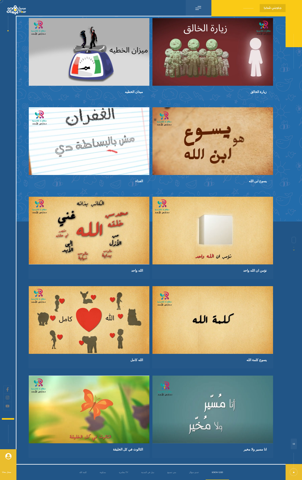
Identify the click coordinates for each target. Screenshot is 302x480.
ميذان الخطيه (134, 92)
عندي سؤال (194, 472)
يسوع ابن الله (258, 181)
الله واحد (137, 270)
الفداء (139, 181)
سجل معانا (6, 472)
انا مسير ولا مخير (255, 449)
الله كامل (136, 360)
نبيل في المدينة (147, 472)
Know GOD (217, 472)
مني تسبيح (171, 472)
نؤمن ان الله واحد (255, 270)
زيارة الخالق (258, 92)
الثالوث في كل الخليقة (128, 449)
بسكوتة (103, 472)
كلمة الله (83, 472)
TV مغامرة (123, 472)
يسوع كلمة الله (257, 360)
